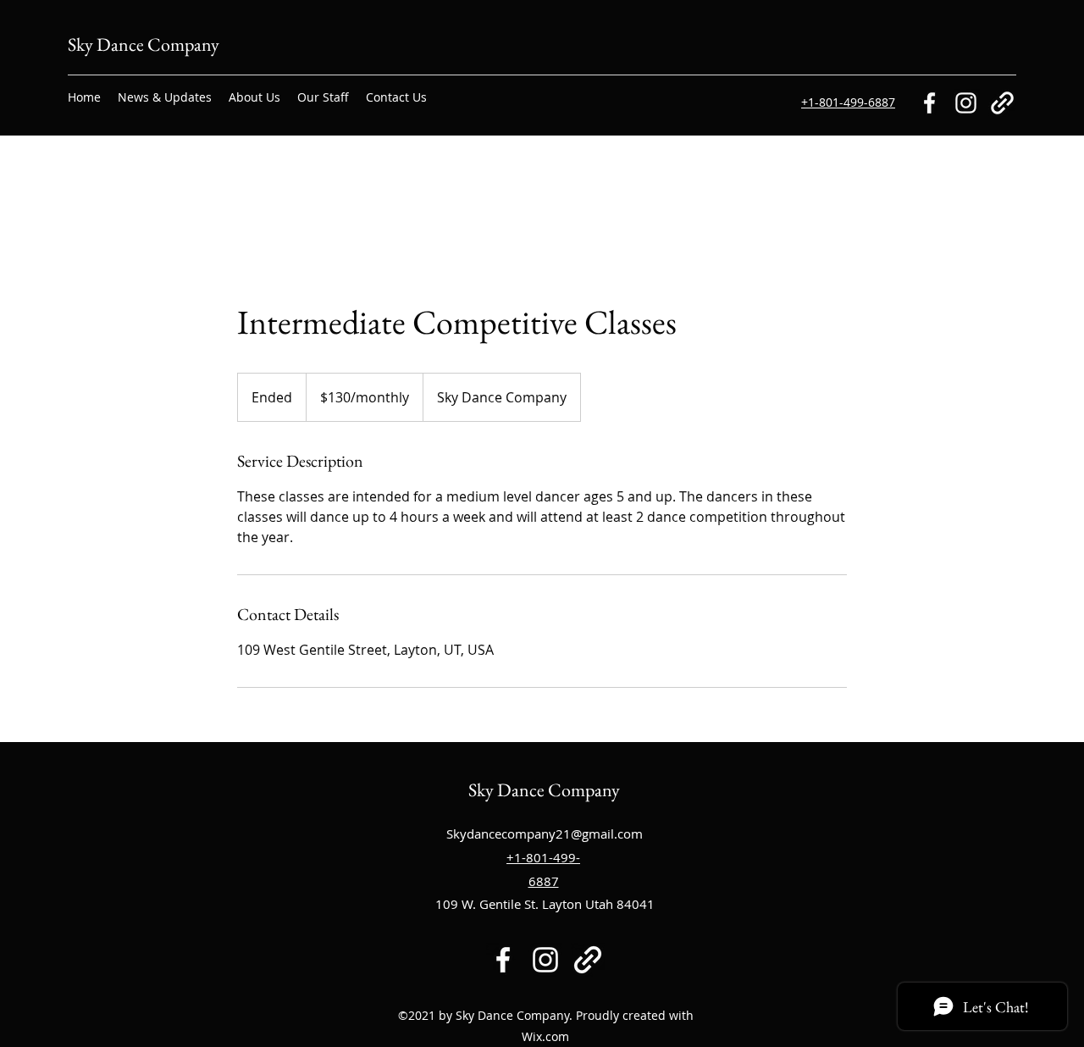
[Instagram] (966, 103)
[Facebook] (929, 103)
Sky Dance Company (143, 44)
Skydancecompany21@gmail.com (544, 833)
